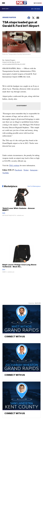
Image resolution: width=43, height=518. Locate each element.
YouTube (5, 173)
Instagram (33, 170)
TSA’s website (14, 165)
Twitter (26, 170)
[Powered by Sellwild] (38, 303)
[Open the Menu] (3, 2)
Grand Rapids (9, 17)
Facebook (18, 170)
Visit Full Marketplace (34, 186)
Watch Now (37, 3)
